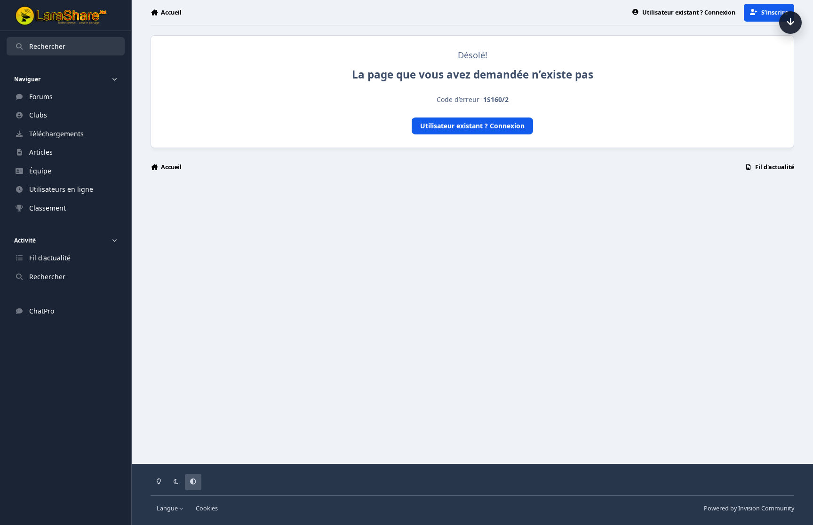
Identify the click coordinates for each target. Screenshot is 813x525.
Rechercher (47, 46)
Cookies (207, 508)
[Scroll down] (790, 22)
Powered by (749, 508)
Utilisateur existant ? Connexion (472, 125)
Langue (168, 508)
